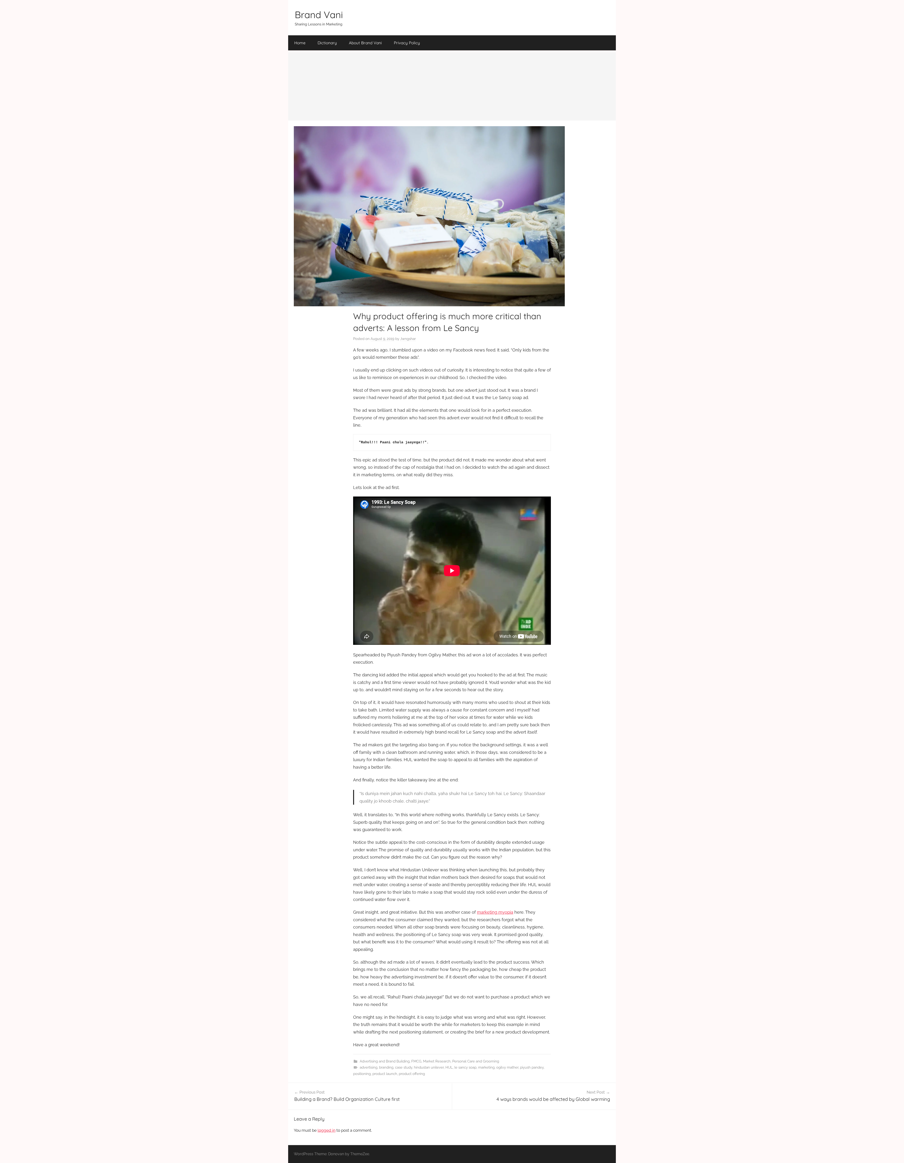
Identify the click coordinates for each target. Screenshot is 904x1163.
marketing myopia (495, 912)
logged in (326, 1130)
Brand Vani (319, 14)
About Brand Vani (365, 42)
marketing (486, 1067)
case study (403, 1067)
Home (300, 42)
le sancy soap (465, 1067)
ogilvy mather (507, 1067)
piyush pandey (532, 1067)
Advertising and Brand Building (385, 1061)
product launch (384, 1074)
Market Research (437, 1061)
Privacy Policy (407, 42)
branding (386, 1067)
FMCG (416, 1061)
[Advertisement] (452, 85)
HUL (449, 1067)
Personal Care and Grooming (475, 1061)
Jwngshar (408, 339)
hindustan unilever (429, 1067)
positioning (362, 1074)
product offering (412, 1074)
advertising (368, 1067)
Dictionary (327, 42)
